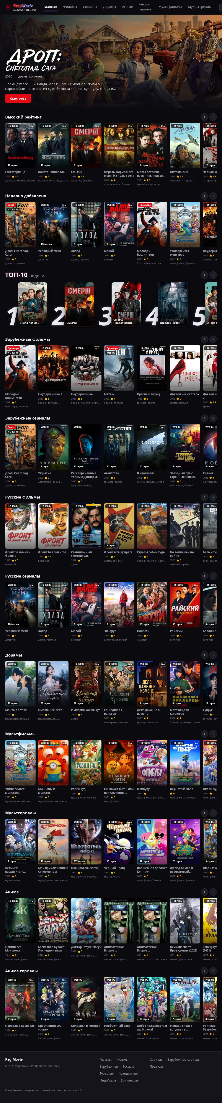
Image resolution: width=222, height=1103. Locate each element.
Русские (128, 1066)
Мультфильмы (170, 6)
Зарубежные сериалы (27, 418)
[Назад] (204, 117)
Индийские (108, 1080)
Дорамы (109, 6)
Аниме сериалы (145, 6)
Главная (50, 6)
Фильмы (70, 6)
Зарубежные (109, 1066)
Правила (156, 1066)
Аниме (127, 6)
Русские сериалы (22, 576)
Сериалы (90, 6)
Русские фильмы (22, 497)
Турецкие (107, 1073)
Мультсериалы (200, 6)
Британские (130, 1080)
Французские (128, 1073)
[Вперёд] (213, 117)
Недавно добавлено (25, 195)
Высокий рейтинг (23, 117)
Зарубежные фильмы (27, 339)
